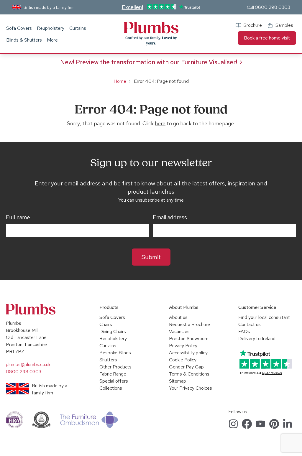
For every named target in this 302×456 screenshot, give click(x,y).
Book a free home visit (267, 38)
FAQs (244, 331)
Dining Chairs (112, 331)
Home (120, 81)
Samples (284, 25)
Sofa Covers (19, 28)
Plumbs (151, 28)
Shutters (108, 360)
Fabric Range (112, 374)
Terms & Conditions (189, 374)
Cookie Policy (182, 360)
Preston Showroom (189, 338)
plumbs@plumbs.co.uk (28, 364)
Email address (170, 217)
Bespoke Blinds (115, 353)
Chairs (105, 324)
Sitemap (177, 381)
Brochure (252, 25)
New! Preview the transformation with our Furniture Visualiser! (148, 62)
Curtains (77, 28)
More (52, 40)
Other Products (115, 367)
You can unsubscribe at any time (151, 200)
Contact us (249, 324)
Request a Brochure (189, 324)
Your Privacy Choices (190, 388)
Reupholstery (50, 28)
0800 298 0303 (272, 7)
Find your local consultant (264, 317)
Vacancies (179, 331)
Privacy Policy (183, 346)
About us (178, 317)
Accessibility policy (188, 353)
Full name (18, 217)
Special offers (113, 381)
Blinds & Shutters (24, 40)
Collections (110, 388)
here (160, 123)
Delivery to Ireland (256, 338)
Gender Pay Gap (186, 367)
